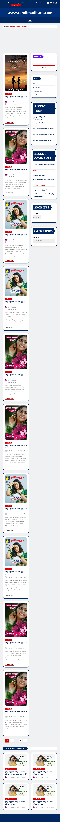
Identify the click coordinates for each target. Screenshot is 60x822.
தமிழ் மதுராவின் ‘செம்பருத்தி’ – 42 (16, 97)
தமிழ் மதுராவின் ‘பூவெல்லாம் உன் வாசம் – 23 (15, 803)
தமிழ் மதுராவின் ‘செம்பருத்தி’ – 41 (16, 170)
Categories (36, 237)
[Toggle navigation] (30, 19)
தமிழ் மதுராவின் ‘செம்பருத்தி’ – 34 (16, 643)
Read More (9, 122)
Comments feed (37, 91)
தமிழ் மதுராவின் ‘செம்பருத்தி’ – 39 (16, 302)
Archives (35, 213)
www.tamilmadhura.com (30, 12)
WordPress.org (37, 95)
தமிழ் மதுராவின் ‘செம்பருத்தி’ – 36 (16, 509)
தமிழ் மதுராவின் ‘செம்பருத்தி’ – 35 (16, 572)
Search (37, 56)
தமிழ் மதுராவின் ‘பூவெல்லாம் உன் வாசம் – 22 (43, 803)
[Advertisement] (31, 40)
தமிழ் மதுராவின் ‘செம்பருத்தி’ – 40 (16, 235)
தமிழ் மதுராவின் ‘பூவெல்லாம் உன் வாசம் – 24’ (43, 773)
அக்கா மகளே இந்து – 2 (41, 175)
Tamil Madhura (12, 102)
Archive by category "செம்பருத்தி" (18, 26)
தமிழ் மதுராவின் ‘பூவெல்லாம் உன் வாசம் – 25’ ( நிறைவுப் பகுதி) (16, 773)
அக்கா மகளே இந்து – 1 (41, 190)
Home (6, 26)
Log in (34, 83)
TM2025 (10, 451)
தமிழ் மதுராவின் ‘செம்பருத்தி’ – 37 (16, 446)
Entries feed (36, 87)
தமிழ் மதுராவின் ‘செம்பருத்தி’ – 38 (16, 375)
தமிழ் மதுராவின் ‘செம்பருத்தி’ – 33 (16, 712)
